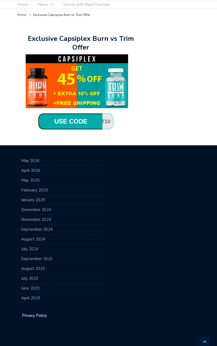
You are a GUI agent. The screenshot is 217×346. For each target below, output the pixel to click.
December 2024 (36, 209)
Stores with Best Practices (86, 4)
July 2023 (29, 278)
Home (22, 4)
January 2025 (33, 200)
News (43, 4)
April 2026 (30, 170)
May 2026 (30, 160)
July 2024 (29, 249)
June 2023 (30, 288)
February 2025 (34, 190)
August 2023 (33, 268)
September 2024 (37, 229)
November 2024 (36, 219)
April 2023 (30, 298)
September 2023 (37, 258)
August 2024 (33, 239)
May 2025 (30, 180)
